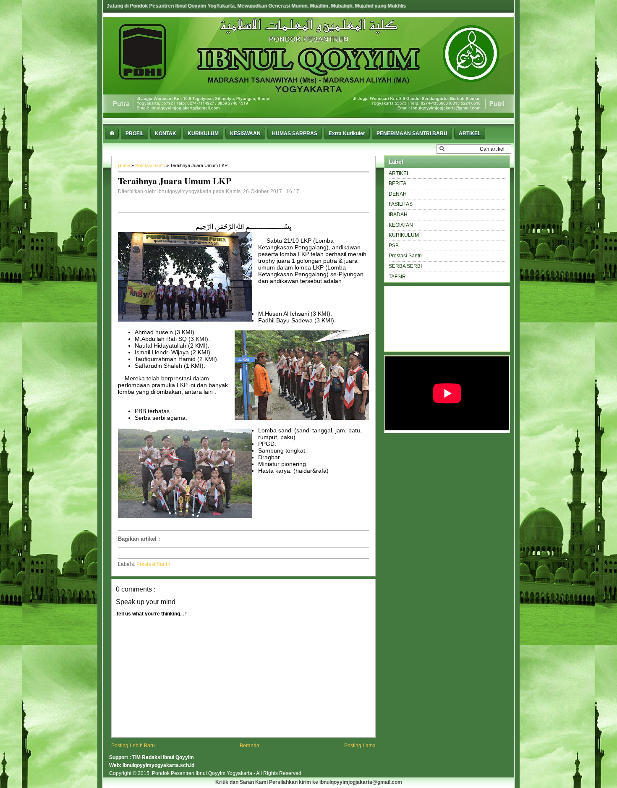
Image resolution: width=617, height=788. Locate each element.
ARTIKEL (399, 173)
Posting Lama (360, 746)
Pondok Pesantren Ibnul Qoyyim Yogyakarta (203, 773)
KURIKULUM (404, 235)
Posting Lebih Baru (133, 746)
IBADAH (398, 214)
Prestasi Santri (150, 165)
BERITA (397, 183)
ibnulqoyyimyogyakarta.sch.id (158, 765)
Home (124, 165)
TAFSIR (397, 277)
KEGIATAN (401, 225)
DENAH (398, 194)
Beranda (249, 746)
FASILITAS (401, 204)
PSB (394, 246)
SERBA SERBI (405, 266)
